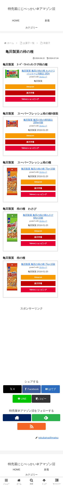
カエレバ (43, 77)
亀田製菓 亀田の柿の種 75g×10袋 (38, 168)
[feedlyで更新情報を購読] (46, 417)
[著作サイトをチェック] (17, 417)
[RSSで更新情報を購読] (31, 426)
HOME (16, 469)
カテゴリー (31, 474)
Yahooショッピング (30, 99)
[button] (41, 399)
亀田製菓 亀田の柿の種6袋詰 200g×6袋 (38, 121)
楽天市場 (30, 93)
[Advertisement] (31, 342)
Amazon (30, 87)
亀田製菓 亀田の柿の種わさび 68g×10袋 (38, 216)
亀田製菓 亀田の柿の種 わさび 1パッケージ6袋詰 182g (38, 72)
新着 (46, 469)
